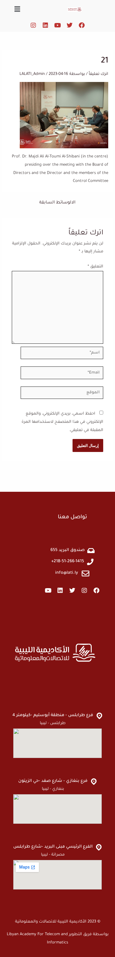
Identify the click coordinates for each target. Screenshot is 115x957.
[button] (17, 10)
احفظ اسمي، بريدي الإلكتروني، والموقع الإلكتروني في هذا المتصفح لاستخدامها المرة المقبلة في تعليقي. (62, 422)
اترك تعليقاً (98, 74)
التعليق (95, 266)
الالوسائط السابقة (57, 202)
